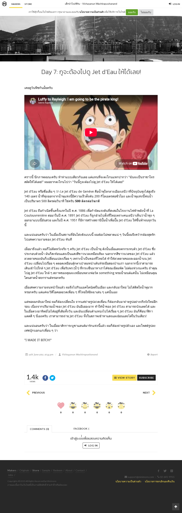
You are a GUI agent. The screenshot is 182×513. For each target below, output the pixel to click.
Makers (15, 4)
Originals (24, 470)
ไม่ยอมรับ (146, 12)
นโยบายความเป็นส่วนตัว (91, 11)
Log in (93, 445)
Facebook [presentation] (81, 429)
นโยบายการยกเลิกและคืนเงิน (160, 481)
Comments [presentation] (39, 428)
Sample (46, 470)
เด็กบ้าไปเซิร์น (72, 3)
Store (28, 4)
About (69, 470)
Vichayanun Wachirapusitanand (99, 3)
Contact (80, 470)
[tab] (39, 428)
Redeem (57, 470)
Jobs (10, 474)
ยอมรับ (132, 12)
